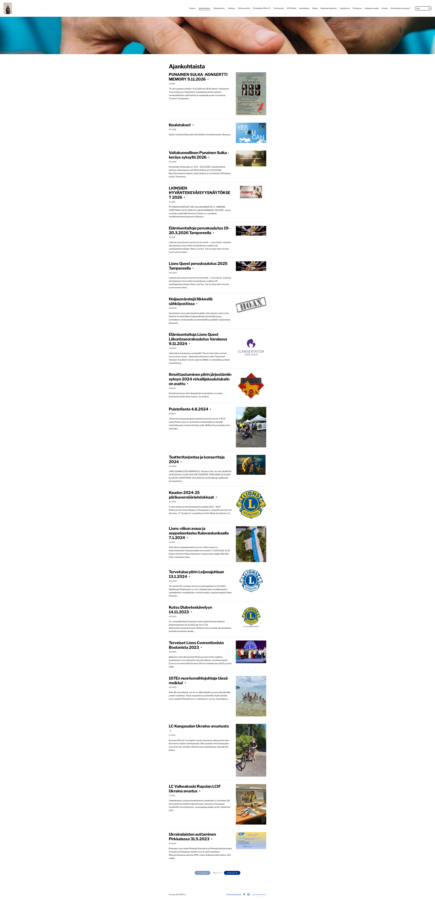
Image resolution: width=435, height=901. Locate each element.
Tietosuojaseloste (233, 894)
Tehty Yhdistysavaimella (259, 894)
